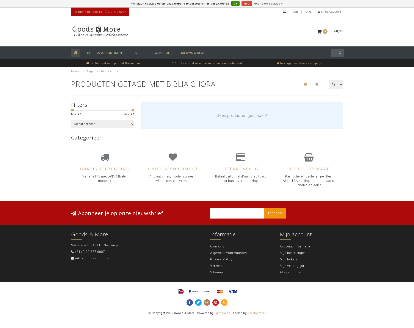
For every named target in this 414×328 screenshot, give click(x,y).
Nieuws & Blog (193, 53)
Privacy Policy (221, 259)
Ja (235, 3)
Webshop (162, 53)
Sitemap (216, 272)
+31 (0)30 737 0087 (90, 252)
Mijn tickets (289, 259)
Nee (246, 3)
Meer (139, 53)
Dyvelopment (257, 313)
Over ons (217, 246)
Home (75, 71)
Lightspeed (222, 313)
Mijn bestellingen (293, 253)
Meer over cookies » (268, 3)
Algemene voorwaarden (228, 253)
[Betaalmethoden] (181, 291)
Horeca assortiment (105, 53)
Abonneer (275, 213)
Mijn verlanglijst (292, 266)
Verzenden (218, 266)
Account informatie (295, 246)
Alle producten (291, 272)
